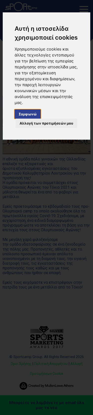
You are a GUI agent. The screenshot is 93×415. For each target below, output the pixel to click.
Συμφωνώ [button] (28, 114)
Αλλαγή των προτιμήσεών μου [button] (46, 123)
